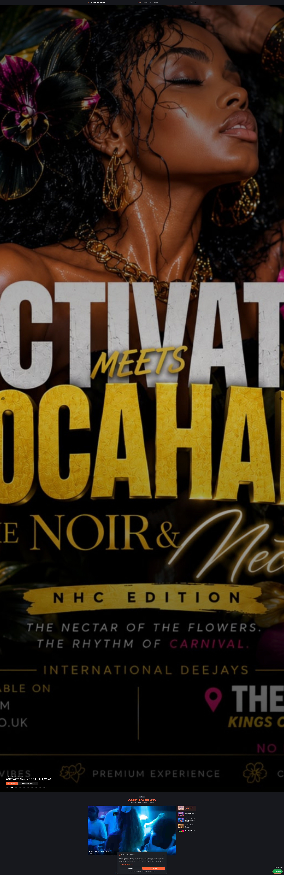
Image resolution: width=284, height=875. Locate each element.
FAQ (151, 2)
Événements (145, 2)
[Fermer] (163, 855)
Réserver (13, 783)
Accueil (139, 2)
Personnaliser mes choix (125, 864)
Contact (156, 2)
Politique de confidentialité (149, 871)
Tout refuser (130, 868)
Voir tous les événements (27, 783)
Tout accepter (153, 868)
